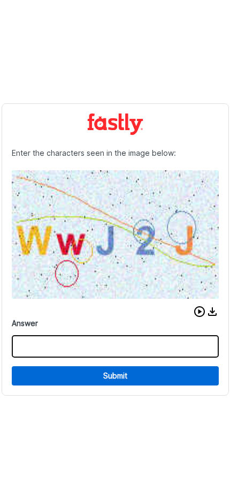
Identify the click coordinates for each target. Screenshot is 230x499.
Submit (115, 375)
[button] (199, 311)
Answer (25, 323)
